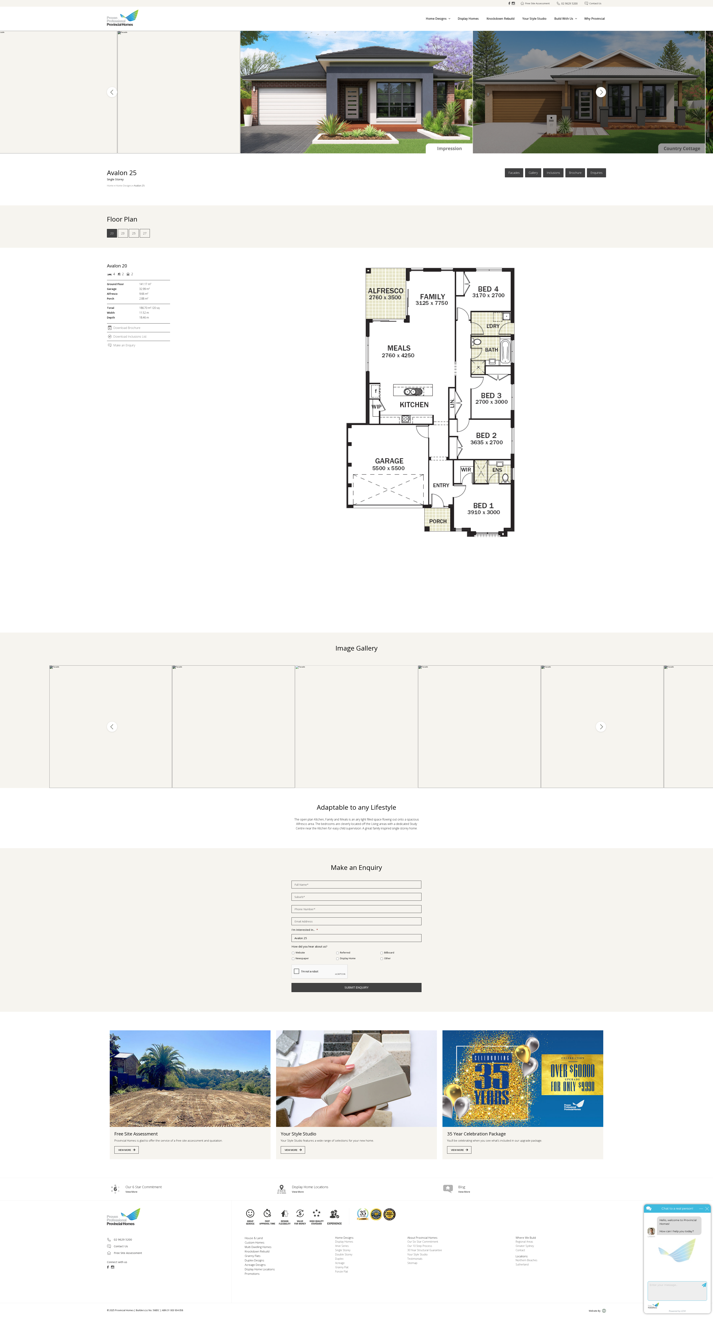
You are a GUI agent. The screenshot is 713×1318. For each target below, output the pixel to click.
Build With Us (563, 19)
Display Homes (468, 19)
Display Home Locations (260, 1269)
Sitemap (412, 1263)
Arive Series (342, 1246)
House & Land (254, 1238)
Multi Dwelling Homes (258, 1247)
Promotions (252, 1273)
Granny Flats (253, 1256)
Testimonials (414, 1258)
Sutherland (522, 1264)
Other (387, 958)
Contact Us (595, 3)
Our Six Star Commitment (422, 1241)
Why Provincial (594, 19)
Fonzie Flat (341, 1271)
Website (300, 952)
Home (110, 185)
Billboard (389, 952)
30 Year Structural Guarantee (424, 1250)
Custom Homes (254, 1242)
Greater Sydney (525, 1246)
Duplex (339, 1258)
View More (124, 1150)
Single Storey (342, 1250)
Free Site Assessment (537, 3)
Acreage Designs (255, 1265)
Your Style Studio (534, 19)
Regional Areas (524, 1241)
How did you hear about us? (309, 946)
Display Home (348, 958)
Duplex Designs (254, 1260)
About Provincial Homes (422, 1237)
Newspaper (302, 958)
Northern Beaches (526, 1260)
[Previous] (112, 92)
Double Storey (343, 1254)
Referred (345, 952)
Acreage (340, 1263)
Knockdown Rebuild (500, 19)
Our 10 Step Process (419, 1246)
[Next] (601, 92)
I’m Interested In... (305, 930)
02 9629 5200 (569, 3)
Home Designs (436, 19)
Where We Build (526, 1237)
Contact (520, 1250)
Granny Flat (342, 1267)
